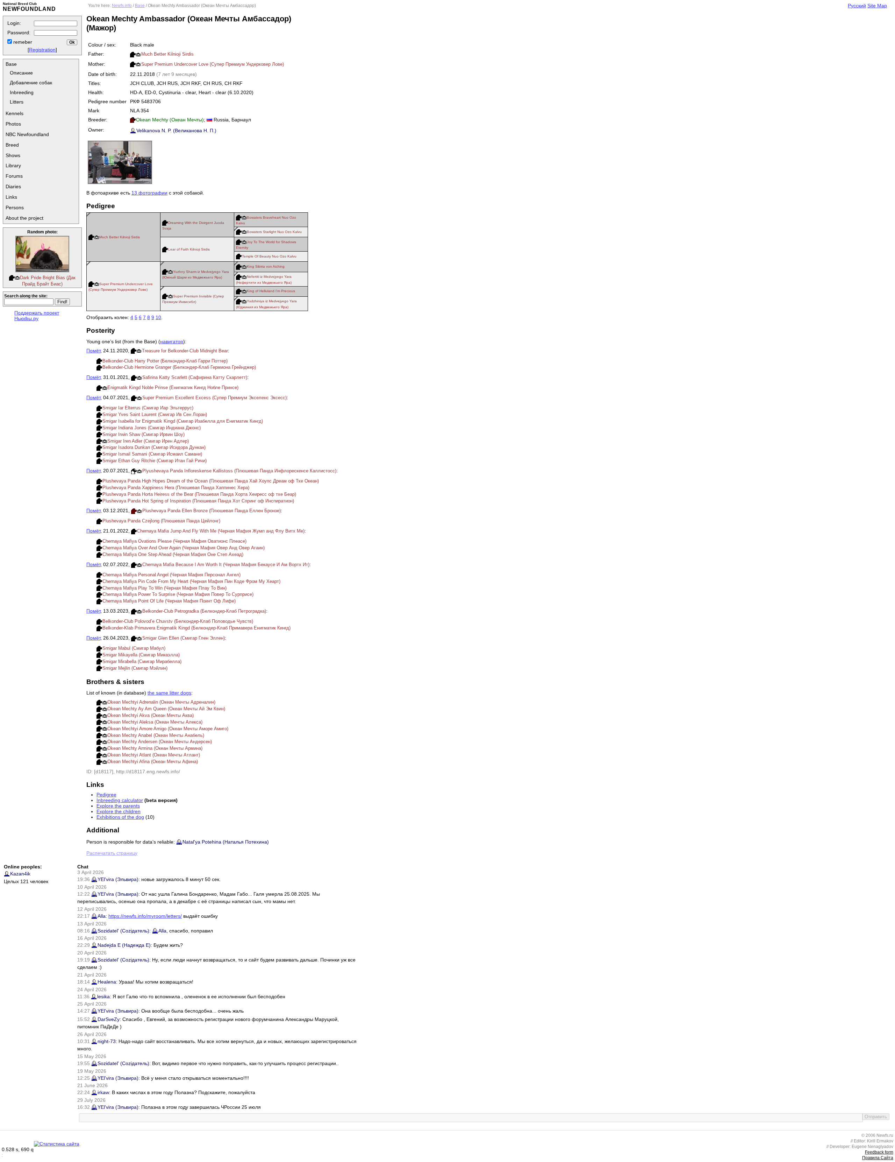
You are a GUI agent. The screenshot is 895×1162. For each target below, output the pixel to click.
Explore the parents (118, 806)
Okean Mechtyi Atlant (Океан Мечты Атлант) (153, 755)
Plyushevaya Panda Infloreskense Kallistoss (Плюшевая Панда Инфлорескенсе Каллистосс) (239, 470)
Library (13, 165)
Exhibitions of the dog (120, 817)
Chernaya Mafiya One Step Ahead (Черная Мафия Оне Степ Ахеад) (172, 554)
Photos (13, 124)
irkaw (103, 1092)
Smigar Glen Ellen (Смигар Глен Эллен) (183, 638)
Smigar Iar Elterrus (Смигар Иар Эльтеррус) (147, 407)
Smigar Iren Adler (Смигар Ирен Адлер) (148, 441)
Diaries (13, 186)
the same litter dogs (169, 693)
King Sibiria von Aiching (266, 266)
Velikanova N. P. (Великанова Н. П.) (176, 130)
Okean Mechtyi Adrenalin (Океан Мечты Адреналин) (161, 702)
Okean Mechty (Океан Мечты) (170, 119)
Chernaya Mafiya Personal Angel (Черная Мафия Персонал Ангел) (171, 574)
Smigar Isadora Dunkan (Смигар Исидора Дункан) (154, 447)
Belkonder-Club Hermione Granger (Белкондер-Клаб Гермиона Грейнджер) (179, 367)
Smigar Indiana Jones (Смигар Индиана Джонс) (151, 427)
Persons (15, 207)
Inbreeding (22, 92)
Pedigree (106, 794)
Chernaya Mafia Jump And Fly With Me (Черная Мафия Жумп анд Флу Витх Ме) (221, 531)
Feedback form (879, 1152)
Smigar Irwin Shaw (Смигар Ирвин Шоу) (143, 434)
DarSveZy (109, 1019)
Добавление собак (31, 82)
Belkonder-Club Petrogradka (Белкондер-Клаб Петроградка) (204, 611)
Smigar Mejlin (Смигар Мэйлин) (134, 668)
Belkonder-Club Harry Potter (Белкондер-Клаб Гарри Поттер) (165, 361)
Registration (42, 49)
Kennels (14, 113)
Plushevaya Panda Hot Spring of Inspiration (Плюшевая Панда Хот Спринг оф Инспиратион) (198, 500)
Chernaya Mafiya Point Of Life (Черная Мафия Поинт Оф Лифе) (169, 601)
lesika (103, 996)
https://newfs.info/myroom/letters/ (145, 916)
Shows (13, 155)
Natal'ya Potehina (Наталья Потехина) (225, 842)
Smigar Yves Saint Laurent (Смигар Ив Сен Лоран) (154, 414)
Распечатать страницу (111, 853)
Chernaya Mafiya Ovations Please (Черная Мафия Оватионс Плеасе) (174, 541)
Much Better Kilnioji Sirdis (167, 54)
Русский (857, 5)
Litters (16, 102)
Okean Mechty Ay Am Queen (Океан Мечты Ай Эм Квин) (166, 708)
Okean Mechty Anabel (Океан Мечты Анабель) (155, 735)
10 (158, 317)
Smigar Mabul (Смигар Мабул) (133, 648)
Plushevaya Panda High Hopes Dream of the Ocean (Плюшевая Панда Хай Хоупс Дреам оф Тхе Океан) (210, 481)
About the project (24, 218)
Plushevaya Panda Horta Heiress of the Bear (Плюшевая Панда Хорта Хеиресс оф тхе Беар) (199, 494)
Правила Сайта (877, 1158)
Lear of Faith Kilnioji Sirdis (189, 249)
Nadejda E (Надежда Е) (124, 945)
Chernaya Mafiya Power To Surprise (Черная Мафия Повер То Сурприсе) (177, 594)
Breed (12, 145)
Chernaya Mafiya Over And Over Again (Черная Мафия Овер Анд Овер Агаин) (183, 547)
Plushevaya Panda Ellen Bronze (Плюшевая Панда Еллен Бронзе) (211, 510)
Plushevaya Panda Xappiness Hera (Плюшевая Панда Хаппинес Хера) (175, 487)
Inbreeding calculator (119, 800)
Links (11, 197)
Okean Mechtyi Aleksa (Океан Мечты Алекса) (154, 722)
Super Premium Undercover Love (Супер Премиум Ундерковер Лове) (212, 64)
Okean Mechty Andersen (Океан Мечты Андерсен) (159, 741)
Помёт (93, 350)
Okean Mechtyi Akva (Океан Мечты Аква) (150, 715)
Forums (14, 176)
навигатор (171, 341)
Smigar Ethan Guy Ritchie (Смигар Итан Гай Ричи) (154, 460)
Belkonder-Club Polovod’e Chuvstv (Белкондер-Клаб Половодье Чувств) (177, 621)
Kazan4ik (20, 873)
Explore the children (118, 811)
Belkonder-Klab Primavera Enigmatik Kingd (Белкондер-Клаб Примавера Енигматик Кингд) (196, 628)
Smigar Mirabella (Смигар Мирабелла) (141, 661)
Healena (107, 982)
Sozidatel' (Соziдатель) (123, 931)
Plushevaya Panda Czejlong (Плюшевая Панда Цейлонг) (161, 520)
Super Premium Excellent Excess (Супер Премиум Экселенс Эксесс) (214, 397)
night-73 (107, 1041)
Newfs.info (122, 5)
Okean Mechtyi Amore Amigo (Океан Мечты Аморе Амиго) (167, 728)
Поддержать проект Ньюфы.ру (36, 315)
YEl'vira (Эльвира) (118, 879)
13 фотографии (149, 193)
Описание (21, 73)
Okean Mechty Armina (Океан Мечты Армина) (154, 748)
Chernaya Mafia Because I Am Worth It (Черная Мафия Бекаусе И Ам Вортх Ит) (225, 564)
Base (11, 64)
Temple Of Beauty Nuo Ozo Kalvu (269, 256)
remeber (22, 42)
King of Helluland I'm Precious (271, 291)
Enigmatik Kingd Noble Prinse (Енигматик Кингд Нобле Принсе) (172, 387)
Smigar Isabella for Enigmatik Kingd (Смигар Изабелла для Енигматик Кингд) (182, 421)
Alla (102, 916)
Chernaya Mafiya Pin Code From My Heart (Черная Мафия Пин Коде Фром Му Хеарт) (191, 581)
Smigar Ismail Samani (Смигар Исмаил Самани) (152, 454)
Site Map (877, 5)
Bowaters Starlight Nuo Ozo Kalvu (274, 232)
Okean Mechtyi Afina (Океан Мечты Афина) (152, 761)
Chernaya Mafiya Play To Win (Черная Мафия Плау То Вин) (164, 588)
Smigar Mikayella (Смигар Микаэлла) (141, 654)
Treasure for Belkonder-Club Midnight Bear (185, 350)
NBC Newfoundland (27, 134)
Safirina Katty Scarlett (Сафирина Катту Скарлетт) (194, 377)
